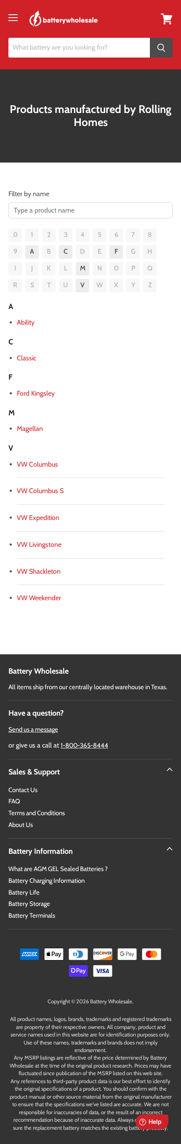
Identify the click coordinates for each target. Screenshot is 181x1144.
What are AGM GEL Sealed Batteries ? (58, 869)
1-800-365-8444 (84, 745)
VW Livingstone (39, 544)
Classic (26, 358)
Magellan (30, 429)
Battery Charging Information (46, 880)
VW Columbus (37, 464)
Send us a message (33, 729)
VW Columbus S (40, 491)
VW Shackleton (39, 571)
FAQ (14, 801)
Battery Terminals (31, 915)
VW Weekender (39, 598)
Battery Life (24, 892)
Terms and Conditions (36, 813)
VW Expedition (38, 518)
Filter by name (28, 194)
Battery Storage (29, 904)
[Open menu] (13, 17)
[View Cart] (167, 18)
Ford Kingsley (36, 393)
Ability (26, 322)
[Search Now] (161, 48)
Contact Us (22, 790)
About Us (20, 825)
